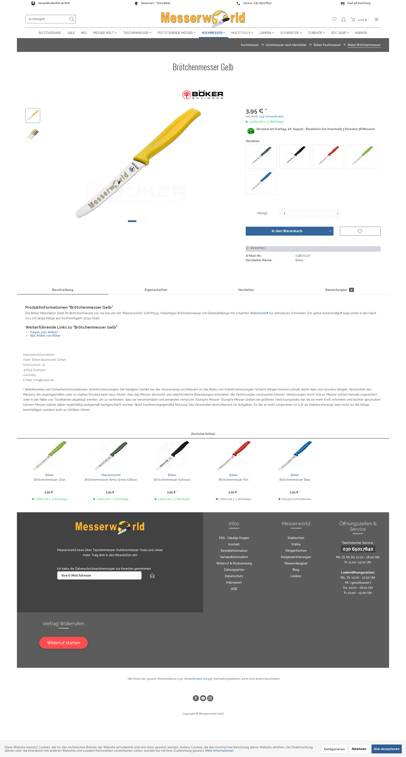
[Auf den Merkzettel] (360, 231)
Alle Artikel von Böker (45, 335)
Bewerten (257, 248)
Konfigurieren (334, 749)
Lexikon (296, 576)
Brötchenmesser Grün (49, 479)
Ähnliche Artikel (203, 434)
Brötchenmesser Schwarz (172, 479)
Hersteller (246, 290)
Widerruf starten (63, 642)
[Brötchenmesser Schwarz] (294, 156)
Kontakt (234, 544)
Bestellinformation (234, 550)
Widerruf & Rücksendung (234, 563)
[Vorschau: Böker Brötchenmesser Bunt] (32, 134)
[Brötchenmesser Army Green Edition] (261, 156)
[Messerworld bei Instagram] (210, 699)
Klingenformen (296, 550)
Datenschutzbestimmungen (95, 568)
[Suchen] (72, 19)
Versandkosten (193, 678)
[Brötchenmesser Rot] (328, 156)
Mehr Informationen (219, 750)
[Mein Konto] (343, 19)
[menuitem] (50, 19)
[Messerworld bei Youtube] (203, 699)
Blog (296, 569)
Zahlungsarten (234, 569)
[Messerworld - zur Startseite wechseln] (203, 19)
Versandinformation (234, 557)
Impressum (234, 582)
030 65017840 (358, 549)
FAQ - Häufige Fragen (234, 538)
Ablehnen (359, 749)
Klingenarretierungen (296, 557)
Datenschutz (234, 576)
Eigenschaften (156, 290)
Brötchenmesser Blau (295, 479)
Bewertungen (339, 290)
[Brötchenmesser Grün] (362, 156)
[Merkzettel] (334, 19)
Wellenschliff (259, 313)
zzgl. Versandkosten (271, 116)
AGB (234, 588)
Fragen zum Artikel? (43, 332)
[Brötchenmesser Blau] (261, 182)
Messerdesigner (296, 563)
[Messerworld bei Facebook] (196, 699)
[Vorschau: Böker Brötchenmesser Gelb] (32, 115)
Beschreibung (62, 290)
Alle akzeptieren (386, 749)
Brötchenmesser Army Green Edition (111, 479)
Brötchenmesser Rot (233, 479)
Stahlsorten (296, 538)
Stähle (296, 544)
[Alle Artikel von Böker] (203, 94)
